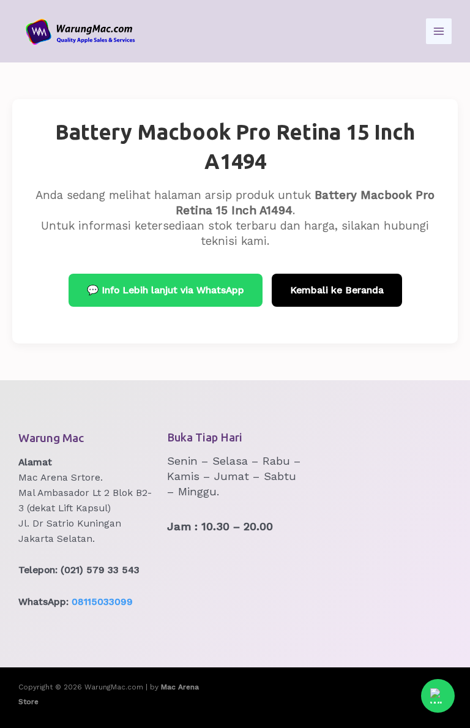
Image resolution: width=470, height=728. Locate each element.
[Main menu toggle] (439, 31)
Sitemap (351, 694)
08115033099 (102, 601)
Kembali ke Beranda (337, 290)
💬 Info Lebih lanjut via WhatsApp (165, 290)
